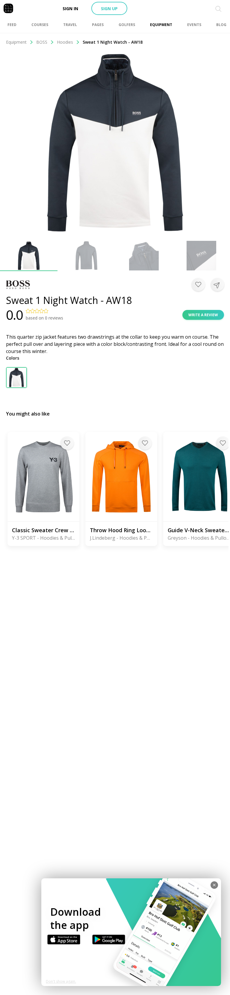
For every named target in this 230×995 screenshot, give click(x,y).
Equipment (16, 42)
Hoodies (65, 42)
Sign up (109, 8)
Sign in (70, 8)
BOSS (41, 42)
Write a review (203, 314)
